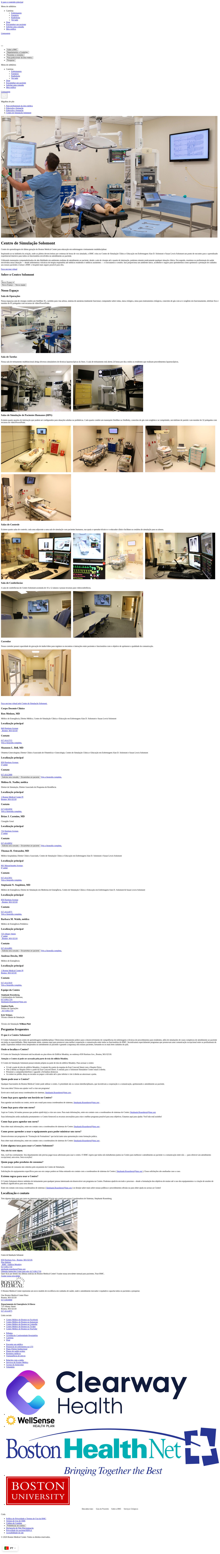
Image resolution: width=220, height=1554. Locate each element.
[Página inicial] (13, 1287)
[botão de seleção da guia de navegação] (2, 280)
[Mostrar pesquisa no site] (4, 95)
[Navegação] (2, 45)
